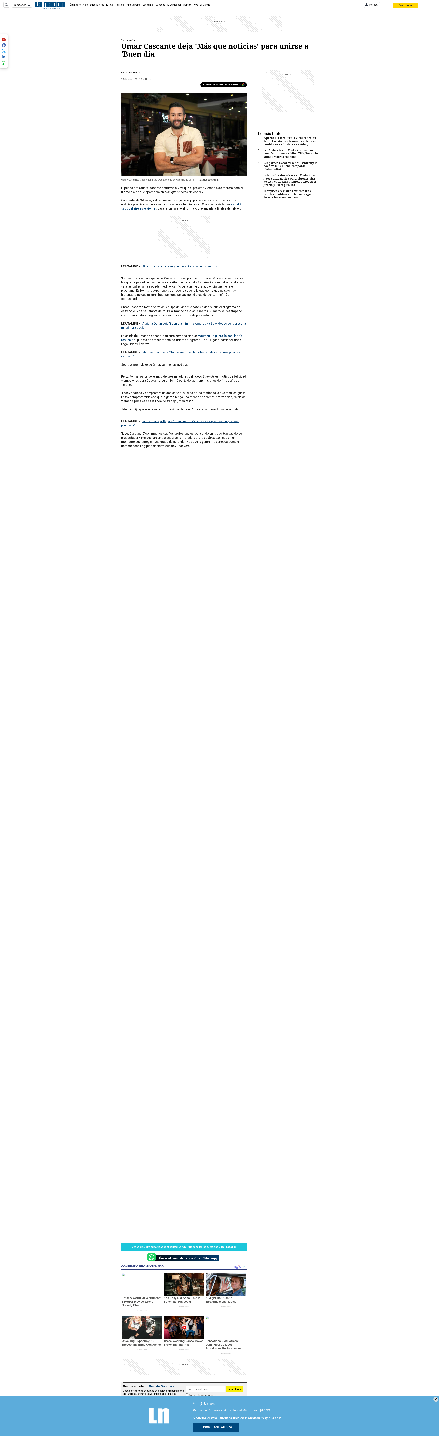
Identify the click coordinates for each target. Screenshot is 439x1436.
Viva (195, 5)
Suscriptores (97, 5)
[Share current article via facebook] (4, 45)
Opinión (187, 5)
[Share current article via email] (4, 39)
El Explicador (174, 5)
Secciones (20, 5)
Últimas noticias (79, 5)
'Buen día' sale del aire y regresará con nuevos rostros (179, 266)
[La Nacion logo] (50, 5)
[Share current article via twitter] (4, 51)
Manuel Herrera (132, 72)
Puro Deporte (133, 5)
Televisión (128, 40)
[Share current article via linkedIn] (4, 57)
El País (110, 5)
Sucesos (160, 5)
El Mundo (205, 5)
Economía (148, 5)
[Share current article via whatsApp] (4, 63)
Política (120, 5)
